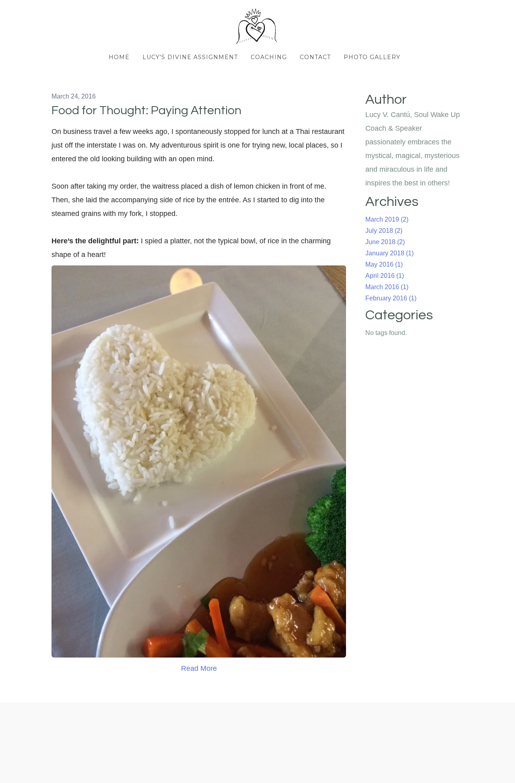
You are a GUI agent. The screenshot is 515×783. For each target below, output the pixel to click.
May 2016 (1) (384, 264)
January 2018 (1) (389, 253)
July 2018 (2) (383, 230)
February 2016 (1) (390, 298)
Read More (199, 668)
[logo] (257, 26)
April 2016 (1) (384, 275)
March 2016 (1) (386, 287)
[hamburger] (16, 12)
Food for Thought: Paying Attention (146, 110)
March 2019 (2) (386, 219)
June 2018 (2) (385, 241)
